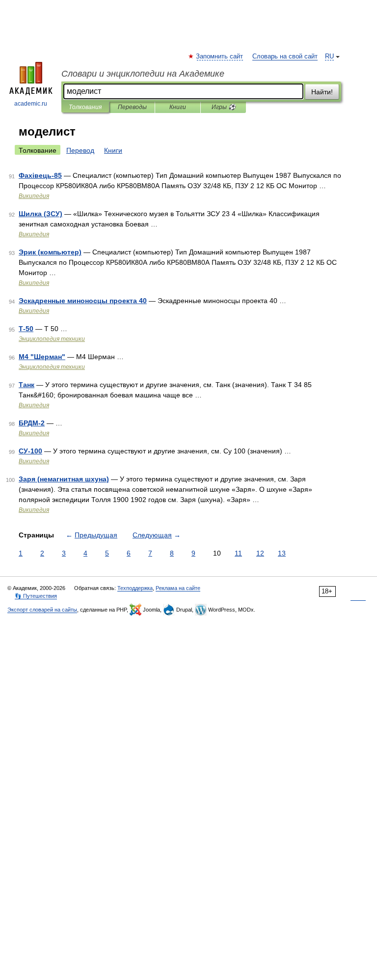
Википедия (34, 196)
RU (329, 56)
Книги (177, 107)
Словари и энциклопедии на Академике (142, 74)
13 (282, 553)
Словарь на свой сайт (285, 56)
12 (260, 553)
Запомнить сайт (220, 56)
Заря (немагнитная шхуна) (64, 479)
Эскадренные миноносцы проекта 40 (83, 301)
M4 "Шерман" (42, 357)
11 (238, 553)
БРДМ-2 (32, 423)
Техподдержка (135, 588)
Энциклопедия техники (52, 339)
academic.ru (30, 103)
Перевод (80, 150)
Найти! (322, 92)
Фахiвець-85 (40, 175)
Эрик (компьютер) (50, 252)
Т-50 (26, 329)
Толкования (85, 107)
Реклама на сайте (178, 588)
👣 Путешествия (36, 596)
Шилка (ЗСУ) (40, 214)
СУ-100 (30, 451)
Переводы (132, 107)
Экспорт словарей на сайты (42, 610)
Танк (26, 385)
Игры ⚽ (224, 107)
